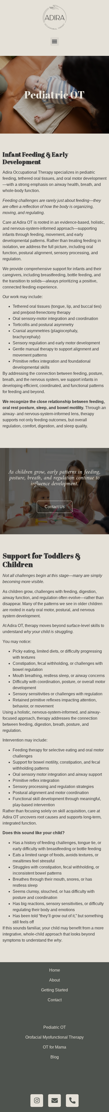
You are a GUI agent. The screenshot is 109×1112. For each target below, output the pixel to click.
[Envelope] (54, 1100)
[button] (54, 41)
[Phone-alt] (72, 1100)
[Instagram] (36, 1100)
